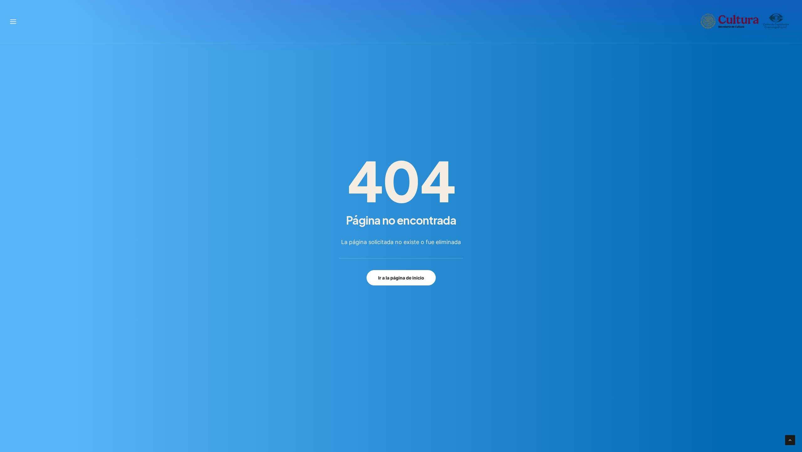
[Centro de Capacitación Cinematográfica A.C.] (745, 21)
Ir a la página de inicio (401, 277)
